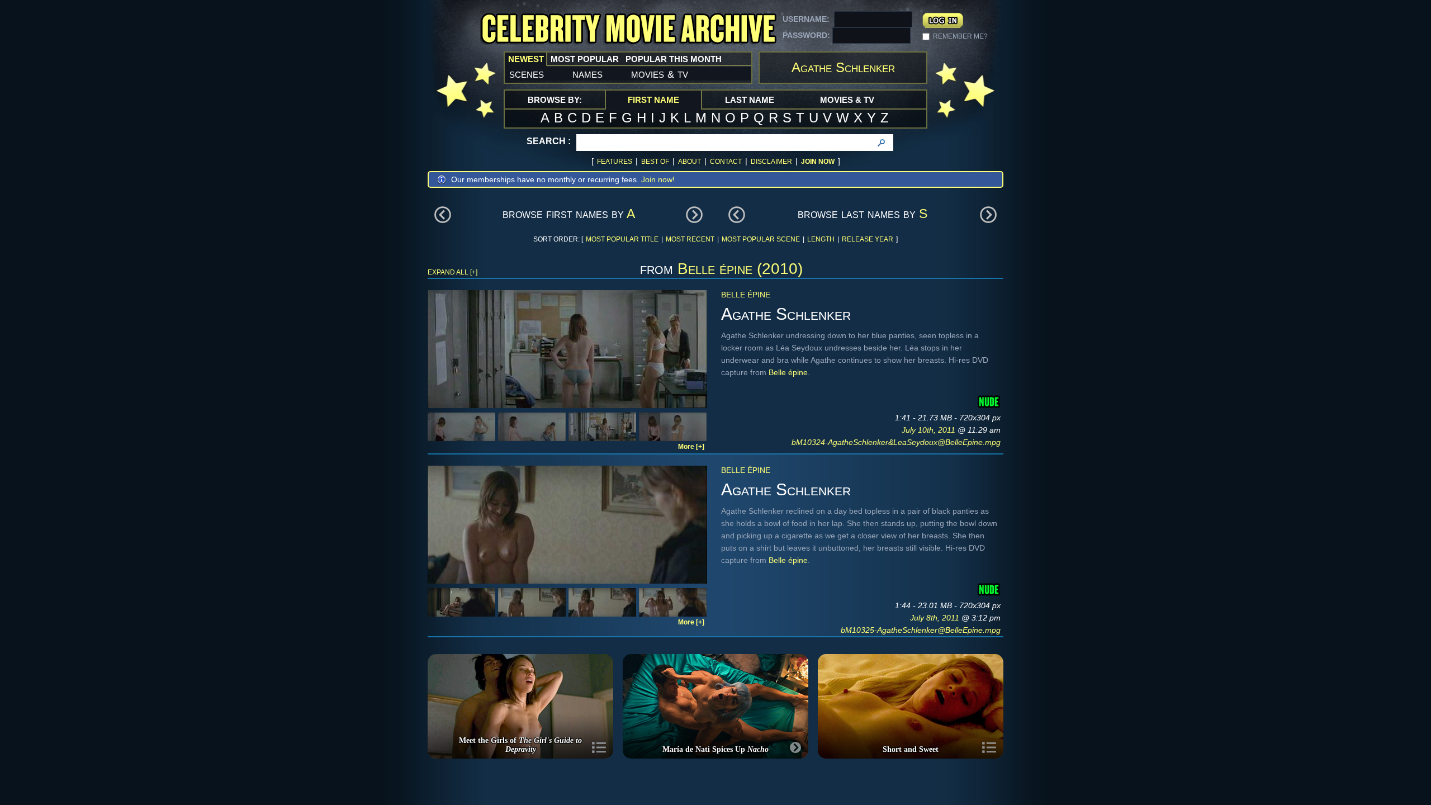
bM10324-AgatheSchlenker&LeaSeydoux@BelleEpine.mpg (896, 442)
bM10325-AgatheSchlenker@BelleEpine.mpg (921, 630)
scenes (526, 73)
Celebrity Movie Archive (628, 29)
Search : (549, 141)
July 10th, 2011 (930, 429)
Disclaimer (771, 161)
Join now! (658, 179)
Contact (726, 161)
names (587, 73)
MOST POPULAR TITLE (622, 239)
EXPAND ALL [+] (452, 272)
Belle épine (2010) (740, 268)
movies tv (659, 73)
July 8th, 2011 (935, 617)
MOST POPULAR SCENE (761, 239)
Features (614, 161)
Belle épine (745, 294)
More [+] (691, 447)
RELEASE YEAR (867, 239)
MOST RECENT (690, 239)
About (689, 161)
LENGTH (821, 239)
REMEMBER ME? (960, 36)
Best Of (655, 161)
